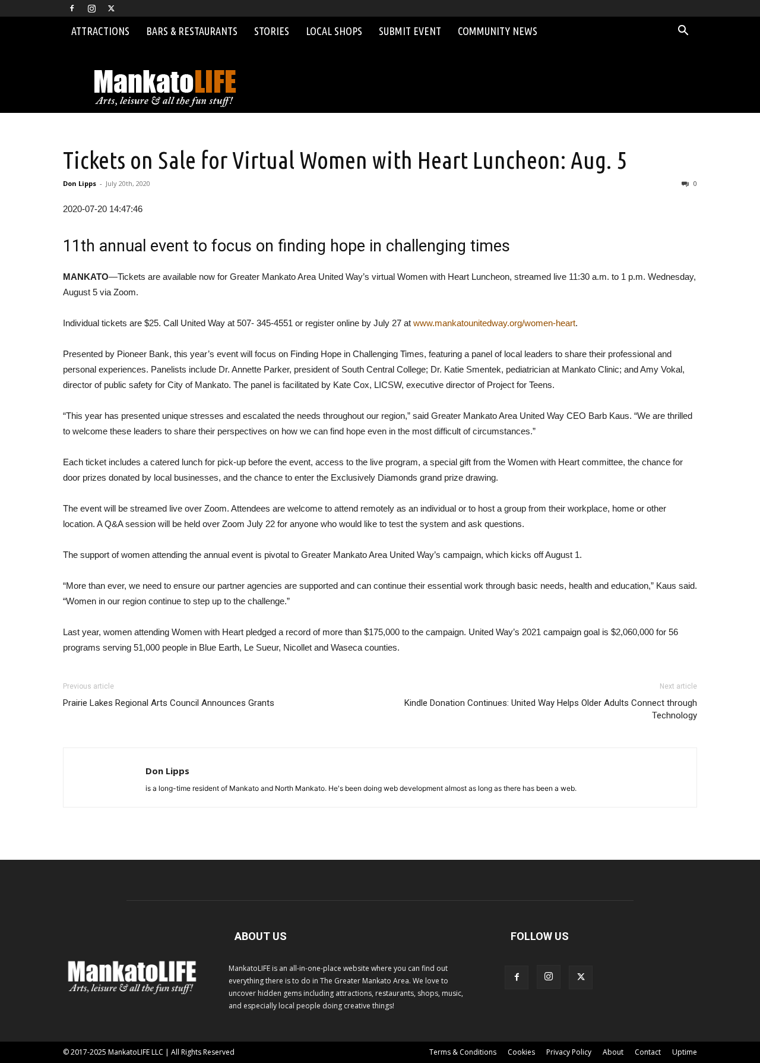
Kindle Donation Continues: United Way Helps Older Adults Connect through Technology (550, 709)
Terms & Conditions (462, 1052)
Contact (648, 1052)
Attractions (100, 31)
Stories (271, 31)
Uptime (684, 1052)
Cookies (521, 1052)
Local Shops (334, 31)
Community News (497, 31)
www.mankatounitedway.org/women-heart (494, 323)
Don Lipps (79, 183)
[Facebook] (72, 8)
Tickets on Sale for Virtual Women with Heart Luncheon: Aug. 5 (345, 160)
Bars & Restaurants (192, 31)
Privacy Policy (568, 1052)
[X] (111, 8)
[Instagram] (91, 8)
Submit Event (410, 31)
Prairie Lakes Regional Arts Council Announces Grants (168, 703)
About (613, 1052)
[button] (683, 31)
